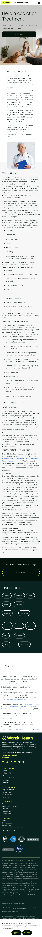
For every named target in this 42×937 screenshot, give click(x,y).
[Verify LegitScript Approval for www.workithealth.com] (19, 853)
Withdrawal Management (16, 699)
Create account (7, 823)
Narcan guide (6, 797)
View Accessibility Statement (10, 911)
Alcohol (4, 775)
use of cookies (7, 928)
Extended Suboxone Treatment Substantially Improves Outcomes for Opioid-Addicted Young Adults (20, 706)
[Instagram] (7, 762)
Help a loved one (8, 790)
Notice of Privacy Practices (19, 909)
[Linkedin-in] (3, 762)
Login (4, 820)
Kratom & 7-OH (7, 773)
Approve (16, 933)
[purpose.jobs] (21, 839)
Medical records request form (12, 828)
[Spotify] (19, 762)
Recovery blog (7, 794)
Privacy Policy (6, 907)
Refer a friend (7, 792)
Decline (27, 933)
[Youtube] (15, 762)
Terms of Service (32, 907)
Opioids (5, 770)
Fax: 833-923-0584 (8, 830)
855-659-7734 (8, 757)
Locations (5, 780)
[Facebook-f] (11, 762)
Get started (6, 783)
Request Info (6, 814)
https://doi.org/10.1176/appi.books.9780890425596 (20, 729)
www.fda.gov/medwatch (13, 895)
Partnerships (6, 811)
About (4, 804)
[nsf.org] (5, 839)
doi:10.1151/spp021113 (9, 683)
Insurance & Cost (8, 778)
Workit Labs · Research (10, 806)
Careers (5, 809)
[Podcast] (24, 762)
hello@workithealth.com (12, 755)
